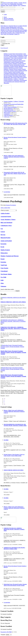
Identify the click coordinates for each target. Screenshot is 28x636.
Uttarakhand (4, 271)
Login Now (20, 27)
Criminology (21, 56)
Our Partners (20, 28)
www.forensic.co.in (17, 30)
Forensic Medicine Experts (20, 66)
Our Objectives (13, 28)
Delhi (2, 280)
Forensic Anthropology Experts (14, 61)
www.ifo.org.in (8, 30)
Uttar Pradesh (4, 268)
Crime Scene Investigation (16, 55)
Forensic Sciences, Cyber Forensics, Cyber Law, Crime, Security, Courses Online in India (14, 455)
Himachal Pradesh (5, 237)
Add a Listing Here (5, 207)
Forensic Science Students (16, 70)
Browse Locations (18, 25)
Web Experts (13, 77)
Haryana (3, 234)
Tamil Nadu (4, 265)
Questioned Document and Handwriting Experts (14, 74)
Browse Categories (8, 25)
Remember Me (6, 43)
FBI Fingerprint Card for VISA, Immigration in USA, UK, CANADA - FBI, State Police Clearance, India (15, 123)
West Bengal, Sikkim (6, 274)
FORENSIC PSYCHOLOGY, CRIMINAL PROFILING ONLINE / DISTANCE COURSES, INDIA (14, 329)
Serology (10, 76)
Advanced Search (5, 28)
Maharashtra (4, 253)
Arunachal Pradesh (6, 216)
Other (2, 283)
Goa (2, 228)
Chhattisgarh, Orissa (6, 225)
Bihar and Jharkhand (6, 222)
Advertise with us (11, 32)
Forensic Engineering (14, 65)
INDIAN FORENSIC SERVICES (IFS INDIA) (13, 302)
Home (5, 17)
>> (4, 404)
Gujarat (3, 231)
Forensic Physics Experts (15, 69)
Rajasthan (3, 262)
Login (5, 14)
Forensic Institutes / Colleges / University (14, 79)
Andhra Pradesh (5, 213)
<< (4, 398)
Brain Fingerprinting (18, 53)
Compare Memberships (10, 27)
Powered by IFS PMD (6, 632)
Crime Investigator (8, 115)
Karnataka (3, 243)
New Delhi (3, 277)
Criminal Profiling (12, 56)
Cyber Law (15, 59)
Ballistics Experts (8, 53)
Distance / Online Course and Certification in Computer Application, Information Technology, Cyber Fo (14, 157)
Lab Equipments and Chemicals (11, 81)
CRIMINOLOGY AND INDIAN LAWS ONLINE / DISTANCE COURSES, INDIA (14, 548)
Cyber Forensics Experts (10, 111)
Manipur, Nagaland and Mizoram (10, 256)
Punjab (3, 259)
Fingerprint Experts (16, 60)
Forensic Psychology (11, 205)
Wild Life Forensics (22, 77)
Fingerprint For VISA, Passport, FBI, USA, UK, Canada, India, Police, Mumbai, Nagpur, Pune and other (15, 173)
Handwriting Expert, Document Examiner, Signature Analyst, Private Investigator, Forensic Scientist (13, 352)
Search (2, 11)
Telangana (3, 286)
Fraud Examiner (16, 72)
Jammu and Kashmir (6, 240)
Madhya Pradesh (5, 250)
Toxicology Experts (18, 76)
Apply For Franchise (8, 34)
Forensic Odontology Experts (11, 67)
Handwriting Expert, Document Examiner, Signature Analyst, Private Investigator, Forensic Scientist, (13, 376)
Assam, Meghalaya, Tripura (8, 219)
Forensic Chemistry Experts (14, 63)
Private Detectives (13, 73)
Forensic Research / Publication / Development (15, 80)
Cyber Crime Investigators (16, 58)
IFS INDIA (6, 440)
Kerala (2, 246)
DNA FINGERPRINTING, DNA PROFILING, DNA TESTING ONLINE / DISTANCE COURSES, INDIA (15, 425)
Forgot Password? (4, 47)
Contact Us (16, 34)
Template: (3, 634)
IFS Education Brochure (19, 31)
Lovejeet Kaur (7, 191)
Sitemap (3, 30)
